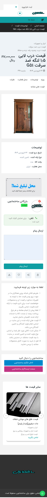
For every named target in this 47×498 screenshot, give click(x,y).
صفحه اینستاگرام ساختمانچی (23, 368)
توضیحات (34, 79)
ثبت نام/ (28, 7)
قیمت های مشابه (37, 86)
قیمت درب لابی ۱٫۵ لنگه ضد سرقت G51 (28, 29)
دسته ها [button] (31, 19)
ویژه (42, 79)
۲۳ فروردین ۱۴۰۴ (36, 70)
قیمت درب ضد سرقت (37, 46)
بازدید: (22, 70)
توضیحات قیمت (21, 25)
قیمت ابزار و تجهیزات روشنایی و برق (25, 431)
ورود (23, 7)
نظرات (12, 79)
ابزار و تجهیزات (40, 43)
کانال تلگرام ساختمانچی (23, 362)
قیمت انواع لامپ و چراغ (29, 434)
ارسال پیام (23, 266)
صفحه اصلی (39, 25)
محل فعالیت (22, 79)
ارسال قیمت (9, 7)
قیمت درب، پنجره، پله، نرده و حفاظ (32, 50)
